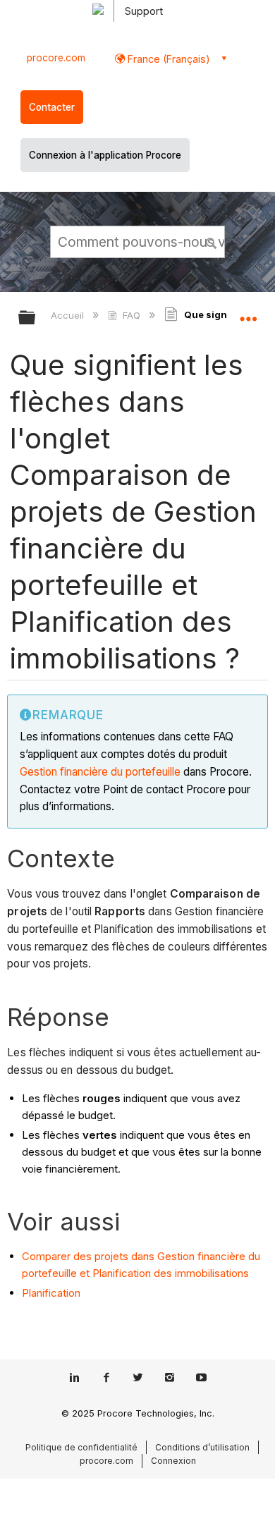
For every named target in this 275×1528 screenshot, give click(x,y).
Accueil (69, 315)
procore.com (56, 57)
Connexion (173, 1460)
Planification (51, 1293)
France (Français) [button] (167, 59)
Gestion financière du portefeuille (100, 771)
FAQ (131, 315)
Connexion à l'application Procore (105, 155)
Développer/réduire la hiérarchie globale (36, 318)
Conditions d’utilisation (202, 1447)
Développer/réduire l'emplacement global (248, 313)
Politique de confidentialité (81, 1447)
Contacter (52, 107)
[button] (211, 241)
